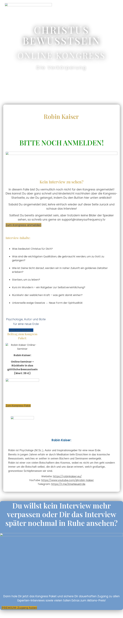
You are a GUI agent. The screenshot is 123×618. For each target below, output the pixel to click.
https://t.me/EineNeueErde (68, 484)
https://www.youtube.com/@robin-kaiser (67, 480)
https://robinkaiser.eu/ (67, 476)
